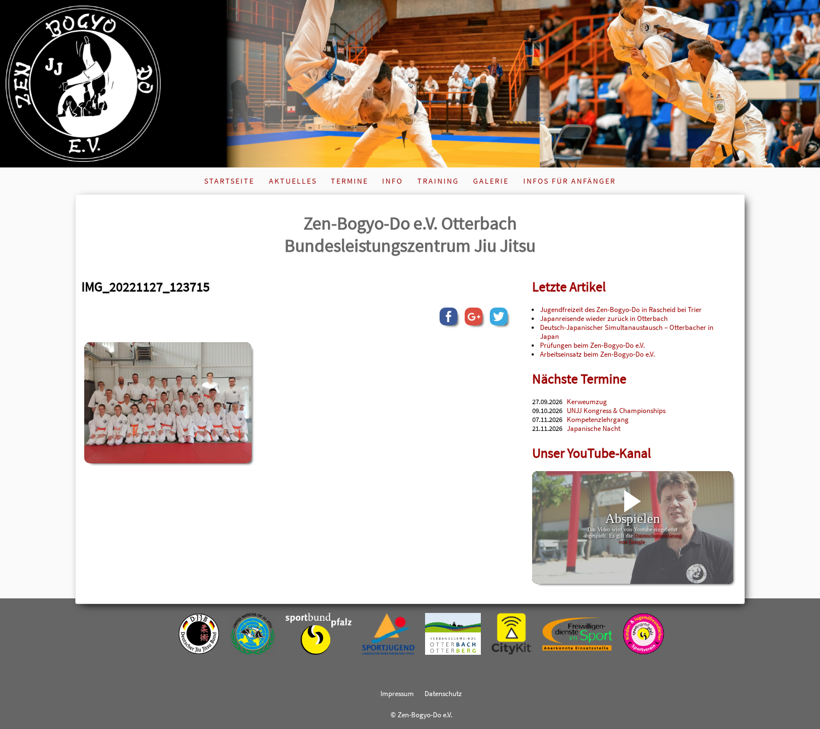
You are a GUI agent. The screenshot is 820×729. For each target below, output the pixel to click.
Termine (349, 181)
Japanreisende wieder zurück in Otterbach (604, 318)
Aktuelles (293, 181)
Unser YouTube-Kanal (591, 453)
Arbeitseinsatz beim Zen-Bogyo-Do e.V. (597, 353)
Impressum (397, 693)
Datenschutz (443, 693)
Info (392, 181)
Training (438, 181)
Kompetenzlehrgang (598, 419)
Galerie (491, 181)
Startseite (229, 181)
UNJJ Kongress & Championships (616, 410)
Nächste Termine (579, 378)
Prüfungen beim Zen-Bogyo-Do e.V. (592, 344)
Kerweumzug (587, 401)
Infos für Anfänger (569, 181)
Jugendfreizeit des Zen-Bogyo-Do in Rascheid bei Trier (621, 309)
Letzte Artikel (569, 286)
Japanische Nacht (593, 428)
